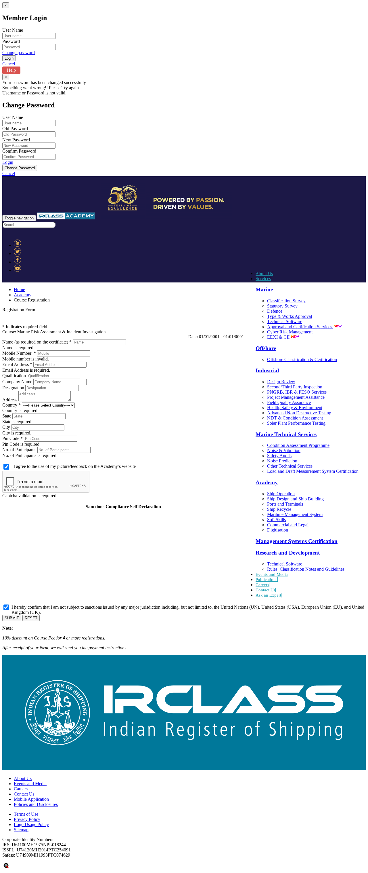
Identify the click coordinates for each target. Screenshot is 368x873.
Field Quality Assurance (289, 402)
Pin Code (10, 438)
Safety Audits (279, 455)
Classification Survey (286, 300)
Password (11, 41)
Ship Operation (281, 493)
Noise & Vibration (283, 450)
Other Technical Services (290, 466)
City (6, 427)
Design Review (281, 381)
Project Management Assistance (296, 397)
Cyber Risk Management (290, 331)
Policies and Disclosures (36, 804)
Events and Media (272, 574)
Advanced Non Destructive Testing (299, 412)
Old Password (15, 128)
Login (7, 162)
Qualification (14, 375)
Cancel (8, 63)
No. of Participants (19, 449)
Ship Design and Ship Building (295, 498)
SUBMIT (12, 618)
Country (9, 405)
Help (11, 70)
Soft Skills (276, 519)
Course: (9, 331)
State (6, 415)
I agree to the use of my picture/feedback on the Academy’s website (75, 466)
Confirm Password (19, 151)
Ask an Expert (268, 595)
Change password (18, 52)
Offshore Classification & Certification (302, 359)
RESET (31, 618)
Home (19, 289)
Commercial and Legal (287, 524)
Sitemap (21, 829)
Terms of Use (26, 814)
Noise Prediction (282, 460)
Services (263, 278)
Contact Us (265, 590)
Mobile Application (31, 799)
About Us (264, 273)
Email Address (16, 364)
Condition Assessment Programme (298, 445)
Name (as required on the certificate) (35, 341)
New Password (16, 139)
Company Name (17, 381)
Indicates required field (26, 326)
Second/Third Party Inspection (294, 386)
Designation (13, 387)
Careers (262, 584)
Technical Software (284, 321)
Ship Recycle (279, 509)
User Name (12, 30)
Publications (266, 579)
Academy (22, 294)
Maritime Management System (295, 514)
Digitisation (277, 529)
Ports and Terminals (285, 504)
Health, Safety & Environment (294, 407)
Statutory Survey (282, 305)
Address (10, 399)
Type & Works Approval (289, 316)
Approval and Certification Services (300, 326)
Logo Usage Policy (31, 824)
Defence (274, 311)
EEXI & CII (279, 337)
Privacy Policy (27, 819)
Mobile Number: (18, 353)
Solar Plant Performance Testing (296, 423)
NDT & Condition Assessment (295, 417)
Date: (193, 336)
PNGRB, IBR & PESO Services (297, 392)
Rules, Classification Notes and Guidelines (305, 569)
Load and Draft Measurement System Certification (313, 471)
